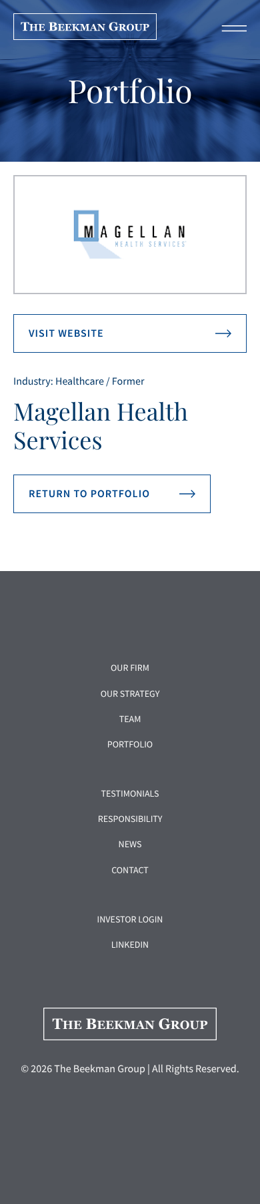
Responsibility (130, 819)
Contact (130, 870)
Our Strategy (130, 694)
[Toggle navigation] (230, 26)
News (130, 844)
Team (130, 719)
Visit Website (66, 333)
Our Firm (130, 668)
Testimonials (130, 793)
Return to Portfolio (89, 494)
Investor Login (130, 919)
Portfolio (130, 744)
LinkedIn (130, 944)
